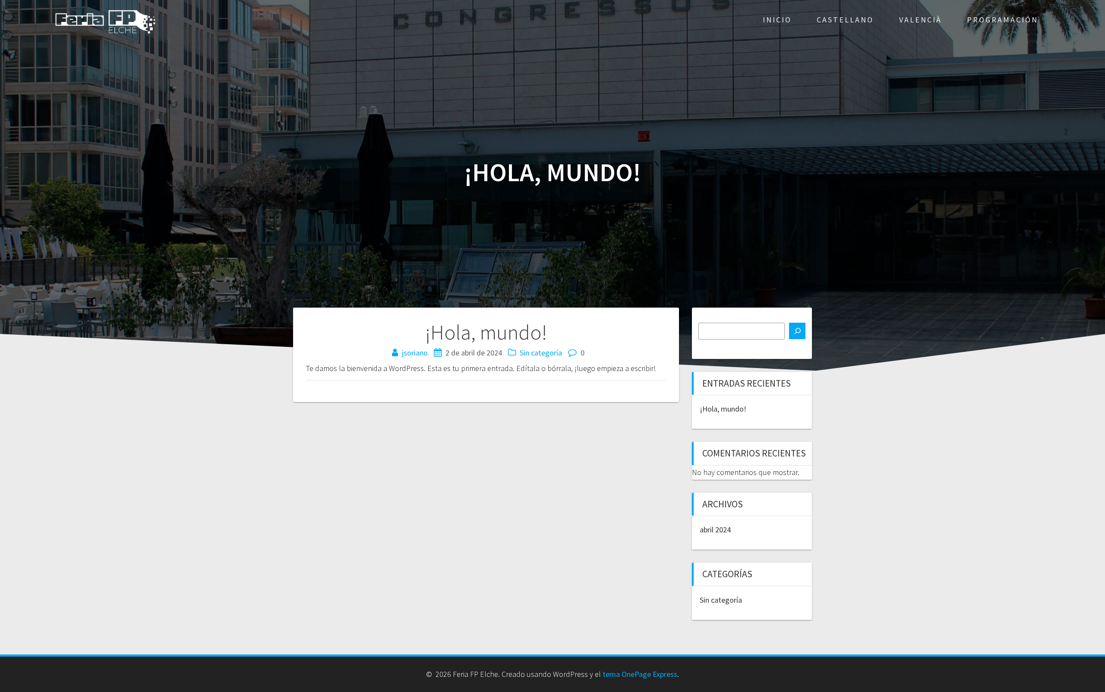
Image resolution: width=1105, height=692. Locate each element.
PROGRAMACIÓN (1002, 20)
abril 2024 (715, 530)
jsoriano (415, 353)
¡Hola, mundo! (723, 409)
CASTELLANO (845, 20)
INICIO (777, 20)
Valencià (920, 20)
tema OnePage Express (640, 674)
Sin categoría (541, 353)
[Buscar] (797, 331)
